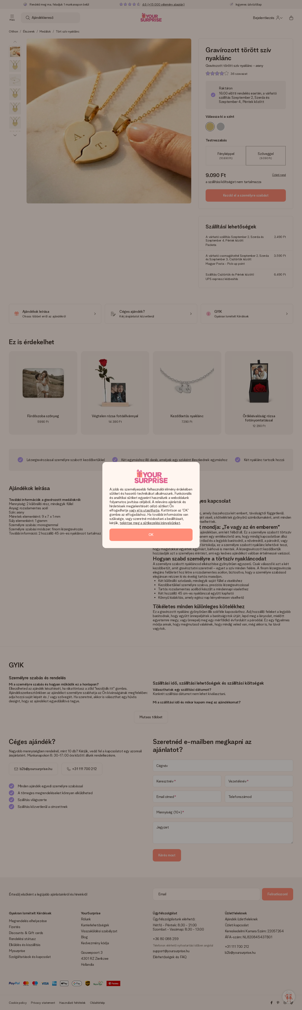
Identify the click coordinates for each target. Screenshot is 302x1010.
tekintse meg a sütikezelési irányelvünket (150, 523)
